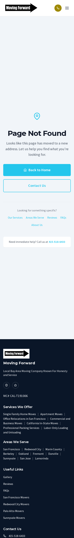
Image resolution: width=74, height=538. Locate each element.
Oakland (23, 453)
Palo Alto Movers (13, 511)
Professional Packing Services (21, 428)
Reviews (52, 217)
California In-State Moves (43, 423)
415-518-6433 (57, 242)
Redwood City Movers (16, 504)
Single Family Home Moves (19, 414)
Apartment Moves (51, 414)
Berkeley (9, 453)
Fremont (38, 453)
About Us (37, 225)
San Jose (25, 458)
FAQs (63, 217)
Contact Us (37, 185)
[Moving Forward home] (20, 8)
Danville (53, 453)
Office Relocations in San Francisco (24, 418)
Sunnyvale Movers (14, 518)
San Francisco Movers (16, 497)
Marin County (53, 449)
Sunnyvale (9, 458)
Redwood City (33, 449)
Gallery (7, 477)
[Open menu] (67, 8)
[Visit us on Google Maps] (6, 385)
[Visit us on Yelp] (15, 385)
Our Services (15, 217)
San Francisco (11, 449)
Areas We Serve (35, 217)
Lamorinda (41, 458)
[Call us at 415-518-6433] (58, 8)
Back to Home (39, 170)
